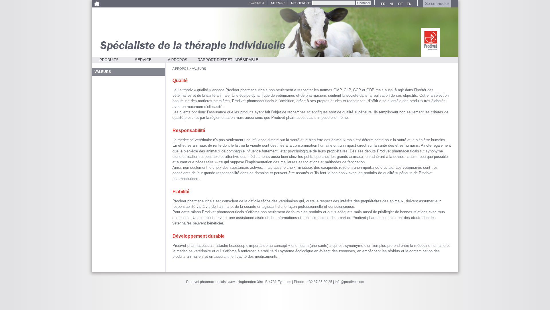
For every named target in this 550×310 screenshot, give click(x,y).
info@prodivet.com (349, 282)
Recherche (301, 3)
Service (143, 60)
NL (391, 4)
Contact (257, 3)
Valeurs (199, 68)
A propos (177, 60)
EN (408, 4)
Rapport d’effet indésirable (228, 60)
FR (382, 4)
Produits (109, 60)
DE (400, 4)
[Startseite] (430, 42)
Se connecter (437, 3)
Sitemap (277, 3)
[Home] (96, 3)
